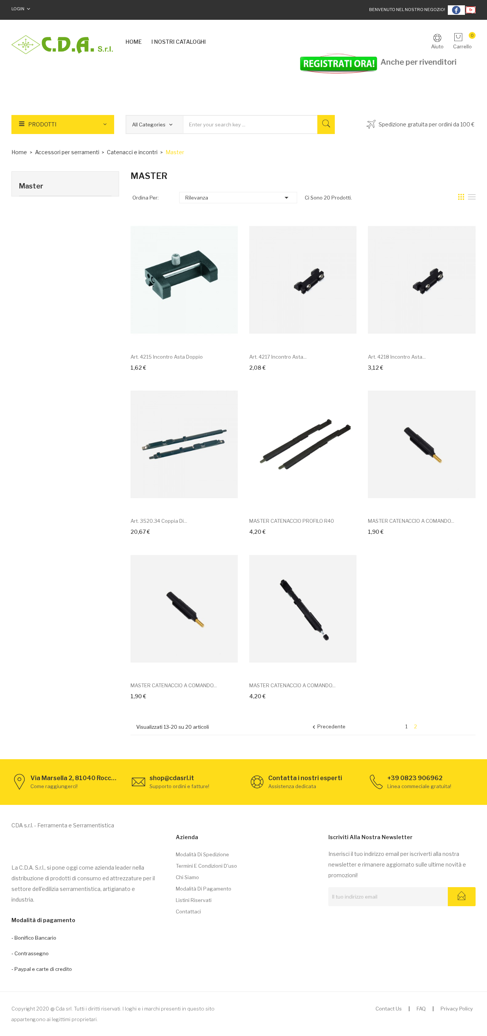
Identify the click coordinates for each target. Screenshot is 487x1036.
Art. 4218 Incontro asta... (397, 356)
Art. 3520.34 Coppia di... (159, 521)
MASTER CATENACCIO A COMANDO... (411, 521)
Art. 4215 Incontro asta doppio (167, 356)
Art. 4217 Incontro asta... (278, 356)
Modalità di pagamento (203, 889)
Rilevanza (238, 197)
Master (31, 186)
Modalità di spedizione (202, 854)
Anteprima (192, 335)
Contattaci (188, 911)
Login (17, 8)
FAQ (421, 1009)
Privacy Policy (457, 1009)
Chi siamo (187, 877)
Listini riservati (194, 900)
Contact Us (389, 1009)
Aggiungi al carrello (175, 335)
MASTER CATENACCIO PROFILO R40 (291, 521)
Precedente (327, 727)
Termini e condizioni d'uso (206, 866)
